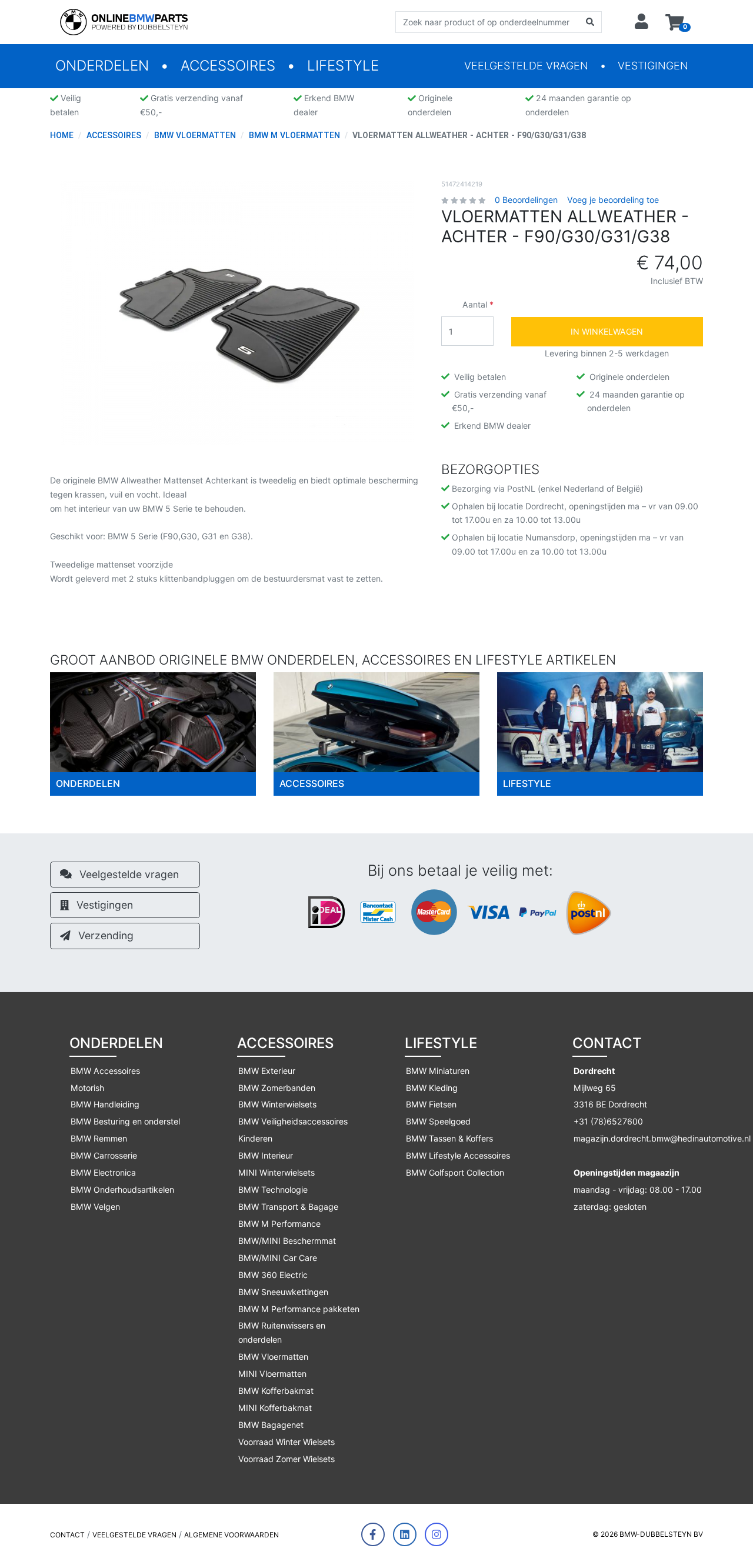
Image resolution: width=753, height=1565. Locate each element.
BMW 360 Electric (273, 1275)
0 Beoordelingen (526, 200)
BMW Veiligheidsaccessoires (293, 1121)
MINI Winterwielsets (276, 1172)
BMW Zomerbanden (276, 1088)
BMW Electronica (103, 1172)
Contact (67, 1534)
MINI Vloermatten (272, 1374)
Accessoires (228, 65)
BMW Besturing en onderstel (125, 1121)
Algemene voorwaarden (231, 1534)
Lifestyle (343, 65)
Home (62, 135)
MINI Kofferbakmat (275, 1408)
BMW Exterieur (266, 1071)
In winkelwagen (607, 331)
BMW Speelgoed (438, 1121)
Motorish (87, 1088)
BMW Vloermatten (273, 1357)
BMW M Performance (279, 1224)
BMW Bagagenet (271, 1425)
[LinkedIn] (405, 1534)
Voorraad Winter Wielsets (286, 1442)
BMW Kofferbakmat (276, 1391)
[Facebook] (373, 1534)
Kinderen (255, 1138)
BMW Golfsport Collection (455, 1172)
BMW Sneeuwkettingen (283, 1292)
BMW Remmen (99, 1138)
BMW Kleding (432, 1088)
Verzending (104, 935)
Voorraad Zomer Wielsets (286, 1459)
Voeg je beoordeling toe (613, 200)
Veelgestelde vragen (526, 65)
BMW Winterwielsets (277, 1104)
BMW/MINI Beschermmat (287, 1241)
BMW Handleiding (105, 1104)
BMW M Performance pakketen (298, 1309)
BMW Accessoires (105, 1071)
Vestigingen (653, 65)
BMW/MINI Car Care (277, 1258)
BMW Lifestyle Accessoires (458, 1155)
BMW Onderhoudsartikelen (122, 1189)
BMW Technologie (273, 1189)
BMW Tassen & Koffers (449, 1138)
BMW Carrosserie (104, 1155)
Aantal (474, 304)
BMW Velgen (95, 1207)
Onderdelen (102, 65)
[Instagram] (436, 1534)
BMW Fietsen (431, 1104)
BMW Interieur (265, 1155)
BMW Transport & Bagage (288, 1207)
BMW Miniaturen (437, 1071)
